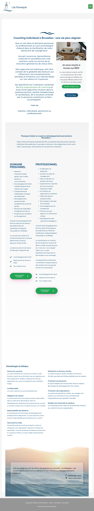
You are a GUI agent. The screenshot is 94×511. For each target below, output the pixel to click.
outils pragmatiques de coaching (34, 87)
